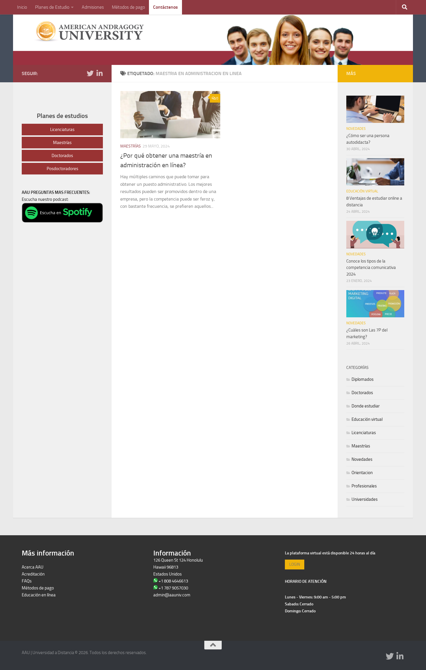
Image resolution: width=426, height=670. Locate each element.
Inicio (22, 7)
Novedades (356, 129)
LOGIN (294, 564)
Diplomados (363, 379)
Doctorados (62, 155)
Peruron (29, 602)
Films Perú (31, 608)
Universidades (365, 499)
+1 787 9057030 (173, 588)
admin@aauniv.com (171, 595)
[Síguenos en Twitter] (90, 73)
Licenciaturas (62, 129)
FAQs (27, 581)
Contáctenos (165, 7)
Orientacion (362, 472)
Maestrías (130, 146)
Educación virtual (362, 191)
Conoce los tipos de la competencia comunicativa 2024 (371, 267)
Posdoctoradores (62, 168)
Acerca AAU (32, 567)
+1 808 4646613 (173, 581)
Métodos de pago (128, 7)
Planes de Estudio (52, 7)
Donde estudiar (366, 406)
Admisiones (93, 7)
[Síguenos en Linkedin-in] (99, 73)
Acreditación (33, 574)
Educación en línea (39, 595)
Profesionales (364, 486)
